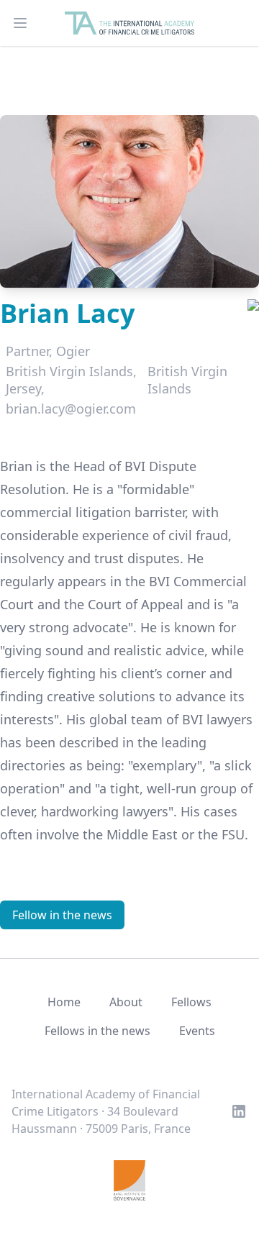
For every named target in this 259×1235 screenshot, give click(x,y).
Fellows (191, 1002)
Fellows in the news (97, 1031)
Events (197, 1031)
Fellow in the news (62, 915)
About (125, 1002)
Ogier (73, 351)
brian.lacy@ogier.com (71, 408)
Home (64, 1002)
